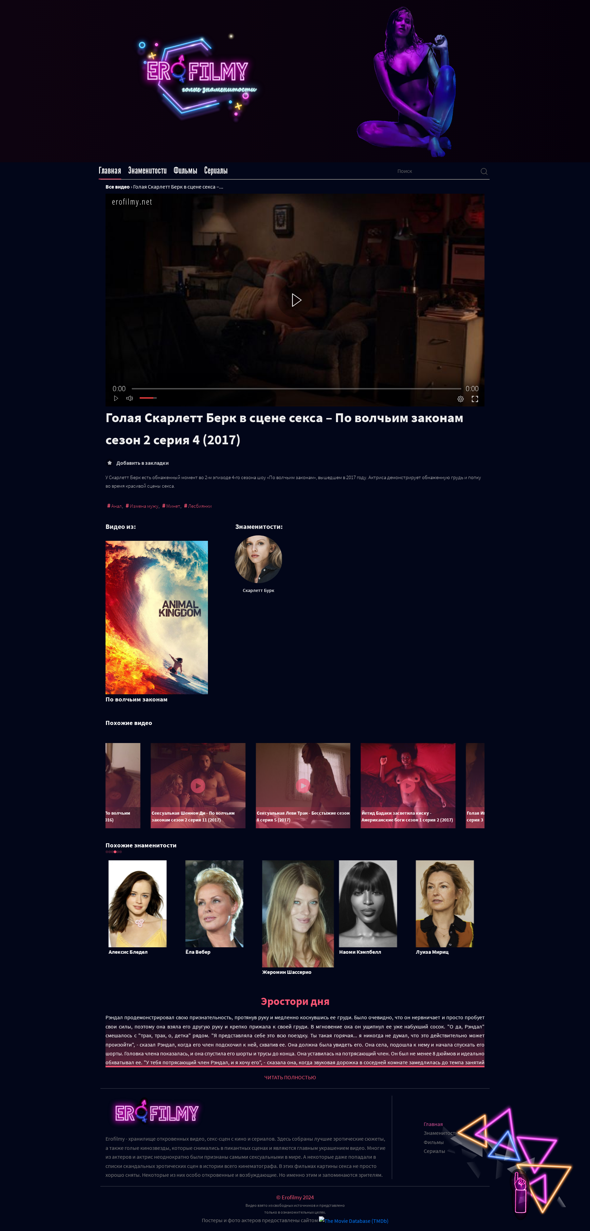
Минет (173, 506)
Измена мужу (144, 506)
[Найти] (484, 171)
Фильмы (185, 170)
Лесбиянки (200, 506)
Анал (116, 506)
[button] (107, 851)
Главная (110, 170)
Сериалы (216, 170)
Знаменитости (147, 170)
